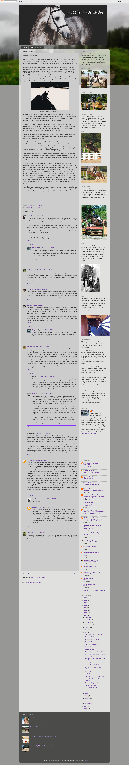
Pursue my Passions (89, 536)
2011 (85, 706)
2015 (85, 608)
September (88, 625)
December (88, 617)
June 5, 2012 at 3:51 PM (40, 460)
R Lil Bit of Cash (88, 540)
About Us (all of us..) (36, 47)
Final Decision (87, 548)
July (86, 630)
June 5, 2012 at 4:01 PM (44, 393)
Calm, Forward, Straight (91, 495)
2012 (85, 615)
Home (25, 47)
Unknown (35, 507)
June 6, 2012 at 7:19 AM (46, 507)
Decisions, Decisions (89, 567)
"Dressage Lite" (89, 637)
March (87, 698)
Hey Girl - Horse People (92, 639)
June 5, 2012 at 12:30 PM (40, 215)
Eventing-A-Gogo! (89, 584)
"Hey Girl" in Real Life (91, 644)
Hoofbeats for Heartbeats (91, 572)
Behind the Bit (88, 502)
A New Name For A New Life (91, 484)
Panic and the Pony (89, 566)
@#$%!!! (32, 717)
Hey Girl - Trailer (90, 642)
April (86, 696)
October (87, 622)
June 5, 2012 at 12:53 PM (39, 289)
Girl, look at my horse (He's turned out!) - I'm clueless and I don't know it (93, 520)
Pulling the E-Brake (90, 685)
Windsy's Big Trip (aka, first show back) (42, 746)
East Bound (31, 346)
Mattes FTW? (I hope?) (92, 683)
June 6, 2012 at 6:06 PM (38, 532)
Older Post (73, 574)
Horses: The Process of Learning (94, 590)
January (87, 703)
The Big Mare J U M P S (92, 664)
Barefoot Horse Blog (90, 510)
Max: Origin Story (88, 466)
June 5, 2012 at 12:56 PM (37, 305)
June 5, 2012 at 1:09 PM (48, 330)
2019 (85, 598)
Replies (31, 244)
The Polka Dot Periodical (91, 552)
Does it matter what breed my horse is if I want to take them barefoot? (93, 512)
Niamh (29, 289)
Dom (28, 532)
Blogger (85, 760)
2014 (85, 610)
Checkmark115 (31, 269)
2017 (85, 603)
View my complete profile (88, 433)
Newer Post (27, 574)
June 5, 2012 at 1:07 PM (48, 247)
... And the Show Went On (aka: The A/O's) (43, 736)
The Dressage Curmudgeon (92, 517)
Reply (29, 240)
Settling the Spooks (90, 649)
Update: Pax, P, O (88, 528)
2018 (85, 600)
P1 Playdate (88, 662)
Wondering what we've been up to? (92, 586)
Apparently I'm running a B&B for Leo (93, 490)
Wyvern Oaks (87, 489)
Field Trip (30, 207)
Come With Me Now (88, 478)
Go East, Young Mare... (92, 687)
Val (28, 305)
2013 (85, 613)
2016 (85, 605)
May (86, 693)
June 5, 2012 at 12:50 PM (44, 269)
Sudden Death (89, 647)
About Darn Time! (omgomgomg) (94, 634)
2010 (85, 709)
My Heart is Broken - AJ (90, 542)
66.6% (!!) (88, 674)
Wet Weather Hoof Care (89, 580)
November (88, 620)
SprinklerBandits (88, 477)
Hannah (29, 215)
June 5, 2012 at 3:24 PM (47, 376)
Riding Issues (40, 207)
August (87, 627)
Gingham (35, 247)
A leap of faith (87, 573)
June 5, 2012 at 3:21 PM (43, 433)
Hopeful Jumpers (89, 470)
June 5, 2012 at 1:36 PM (42, 346)
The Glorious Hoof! (89, 578)
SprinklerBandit (37, 499)
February (88, 701)
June (86, 632)
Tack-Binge (88, 671)
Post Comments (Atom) (38, 577)
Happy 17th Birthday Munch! (91, 472)
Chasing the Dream (89, 546)
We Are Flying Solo (89, 483)
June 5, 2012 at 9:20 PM (49, 499)
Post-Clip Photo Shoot (89, 561)
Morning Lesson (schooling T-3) (94, 676)
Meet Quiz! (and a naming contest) (40, 727)
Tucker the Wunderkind (90, 560)
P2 (34, 207)
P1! (86, 690)
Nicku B (29, 460)
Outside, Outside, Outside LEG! (94, 652)
